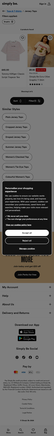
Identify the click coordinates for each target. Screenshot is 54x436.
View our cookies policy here (18, 224)
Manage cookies (27, 248)
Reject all (27, 240)
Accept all (27, 232)
